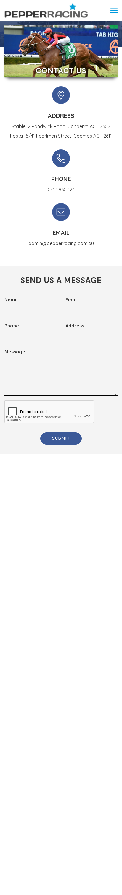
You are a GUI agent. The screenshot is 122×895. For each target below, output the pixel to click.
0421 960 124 (61, 190)
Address (74, 326)
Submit (61, 438)
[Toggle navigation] (114, 10)
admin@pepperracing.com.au (61, 243)
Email (71, 300)
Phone (11, 326)
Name (11, 300)
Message (14, 352)
